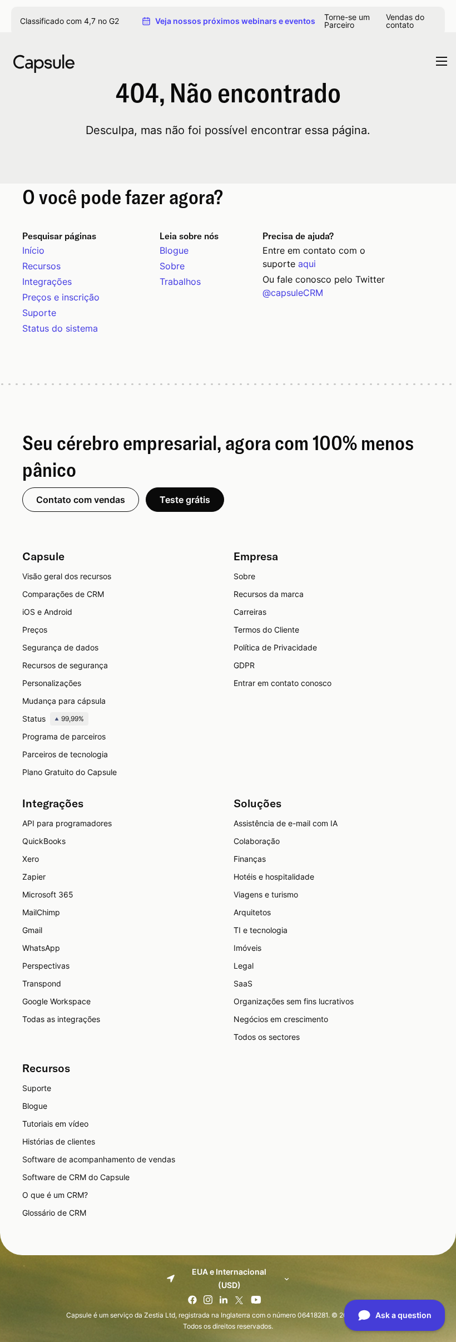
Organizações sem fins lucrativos (294, 1001)
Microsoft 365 (47, 894)
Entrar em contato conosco (282, 683)
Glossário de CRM (54, 1212)
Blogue (174, 250)
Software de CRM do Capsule (76, 1177)
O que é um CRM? (55, 1195)
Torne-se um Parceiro (347, 21)
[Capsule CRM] (44, 62)
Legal (244, 965)
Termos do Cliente (266, 629)
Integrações (47, 281)
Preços (34, 629)
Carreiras (250, 611)
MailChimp (41, 912)
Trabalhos (180, 281)
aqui (307, 263)
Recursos (41, 266)
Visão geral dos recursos (66, 576)
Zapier (34, 876)
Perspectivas (46, 965)
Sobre (172, 266)
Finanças (250, 859)
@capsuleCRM (292, 292)
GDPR (244, 665)
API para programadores (67, 823)
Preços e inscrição (61, 297)
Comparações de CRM (63, 594)
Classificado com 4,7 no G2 (69, 21)
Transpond (41, 983)
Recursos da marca (269, 594)
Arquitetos (252, 912)
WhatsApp (41, 948)
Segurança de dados (60, 647)
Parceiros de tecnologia (65, 754)
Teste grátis (185, 499)
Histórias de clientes (58, 1141)
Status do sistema (60, 328)
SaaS (243, 983)
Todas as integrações (61, 1019)
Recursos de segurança (65, 665)
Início (33, 250)
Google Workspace (56, 1001)
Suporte (39, 312)
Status (53, 718)
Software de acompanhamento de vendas (98, 1159)
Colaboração (257, 841)
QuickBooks (44, 841)
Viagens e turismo (266, 894)
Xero (30, 859)
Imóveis (247, 948)
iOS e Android (47, 611)
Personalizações (51, 683)
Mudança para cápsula (64, 700)
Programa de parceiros (64, 736)
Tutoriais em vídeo (55, 1123)
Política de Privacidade (275, 647)
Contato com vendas (80, 499)
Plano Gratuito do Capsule (69, 772)
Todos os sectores (267, 1037)
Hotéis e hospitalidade (274, 876)
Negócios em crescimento (281, 1019)
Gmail (32, 930)
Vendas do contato (405, 21)
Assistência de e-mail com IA (286, 823)
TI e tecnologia (261, 930)
